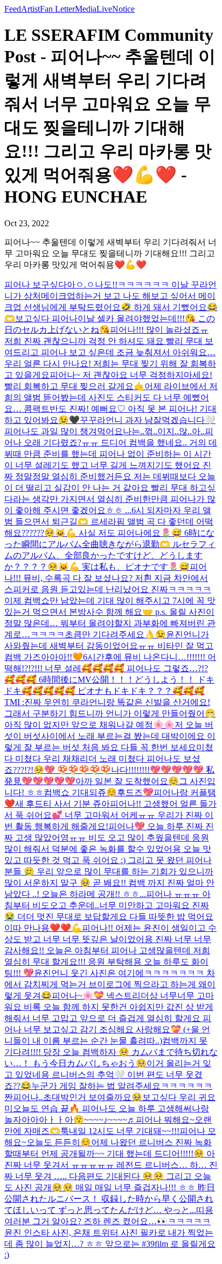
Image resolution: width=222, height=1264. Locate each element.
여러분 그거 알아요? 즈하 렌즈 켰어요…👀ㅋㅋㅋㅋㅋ (107, 1221)
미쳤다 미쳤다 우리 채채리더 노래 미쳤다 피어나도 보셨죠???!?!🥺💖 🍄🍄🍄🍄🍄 (108, 758)
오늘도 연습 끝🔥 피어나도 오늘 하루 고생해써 (102, 1108)
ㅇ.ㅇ (85, 284)
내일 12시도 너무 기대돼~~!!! (124, 1131)
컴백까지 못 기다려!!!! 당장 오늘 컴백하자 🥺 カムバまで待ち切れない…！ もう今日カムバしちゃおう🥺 (111, 1052)
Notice (123, 8)
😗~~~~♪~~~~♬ (104, 1119)
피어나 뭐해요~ (165, 1119)
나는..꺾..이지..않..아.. (164, 431)
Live (104, 8)
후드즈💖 (135, 792)
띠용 (204, 1210)
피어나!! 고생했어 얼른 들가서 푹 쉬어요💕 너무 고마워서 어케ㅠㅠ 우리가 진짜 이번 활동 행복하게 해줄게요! (110, 815)
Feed (12, 8)
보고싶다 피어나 (46, 318)
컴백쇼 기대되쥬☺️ (80, 792)
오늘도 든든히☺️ (58, 1142)
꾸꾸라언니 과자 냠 (116, 420)
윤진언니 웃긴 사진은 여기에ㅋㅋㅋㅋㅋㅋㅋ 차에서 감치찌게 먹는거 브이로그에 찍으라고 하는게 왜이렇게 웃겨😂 (110, 984)
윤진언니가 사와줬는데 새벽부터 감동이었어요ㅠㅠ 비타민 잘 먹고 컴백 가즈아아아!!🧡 (108, 646)
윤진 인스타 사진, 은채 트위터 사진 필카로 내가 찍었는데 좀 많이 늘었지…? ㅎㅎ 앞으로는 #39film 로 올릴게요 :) (110, 1243)
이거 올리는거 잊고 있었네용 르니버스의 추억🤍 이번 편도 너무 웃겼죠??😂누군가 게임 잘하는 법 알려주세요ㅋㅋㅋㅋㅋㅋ (108, 1074)
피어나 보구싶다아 (39, 284)
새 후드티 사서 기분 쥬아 (62, 803)
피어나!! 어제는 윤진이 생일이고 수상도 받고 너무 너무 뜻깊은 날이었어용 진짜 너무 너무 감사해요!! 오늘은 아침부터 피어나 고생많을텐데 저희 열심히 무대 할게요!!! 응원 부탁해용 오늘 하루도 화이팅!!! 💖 (110, 950)
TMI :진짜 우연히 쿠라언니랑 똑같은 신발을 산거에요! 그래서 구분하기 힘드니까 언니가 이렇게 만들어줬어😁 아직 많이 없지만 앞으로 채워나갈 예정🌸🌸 (110, 713)
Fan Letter (57, 8)
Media (85, 8)
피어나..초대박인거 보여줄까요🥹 (77, 1097)
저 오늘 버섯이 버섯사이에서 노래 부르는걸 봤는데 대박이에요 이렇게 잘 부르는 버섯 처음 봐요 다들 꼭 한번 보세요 (110, 736)
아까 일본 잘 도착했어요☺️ (127, 781)
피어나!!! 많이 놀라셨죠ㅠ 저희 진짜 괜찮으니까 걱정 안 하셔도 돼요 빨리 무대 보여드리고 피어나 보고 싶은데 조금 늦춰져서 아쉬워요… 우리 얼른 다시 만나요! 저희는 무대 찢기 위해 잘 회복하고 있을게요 (110, 352)
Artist (30, 8)
